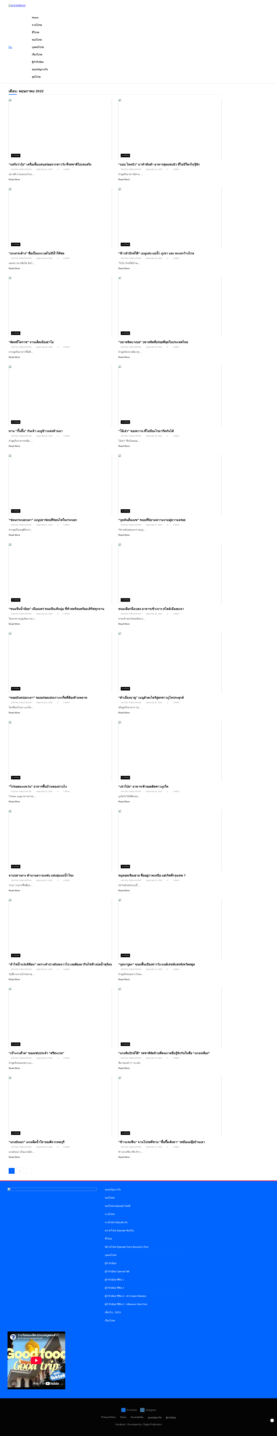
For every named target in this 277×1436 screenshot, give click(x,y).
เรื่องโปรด (37, 54)
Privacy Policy (108, 1417)
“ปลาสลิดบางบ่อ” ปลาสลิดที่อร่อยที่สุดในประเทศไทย (153, 342)
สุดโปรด (36, 76)
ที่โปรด (35, 32)
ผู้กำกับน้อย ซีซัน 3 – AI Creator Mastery (125, 1296)
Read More (14, 179)
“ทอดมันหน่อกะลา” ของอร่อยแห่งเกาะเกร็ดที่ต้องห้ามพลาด (48, 697)
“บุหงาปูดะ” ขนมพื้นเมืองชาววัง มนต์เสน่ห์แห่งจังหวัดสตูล (156, 964)
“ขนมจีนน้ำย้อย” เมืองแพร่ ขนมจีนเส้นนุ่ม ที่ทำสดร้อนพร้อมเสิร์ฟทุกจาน (56, 609)
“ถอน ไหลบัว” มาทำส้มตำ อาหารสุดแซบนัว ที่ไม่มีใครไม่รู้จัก (159, 164)
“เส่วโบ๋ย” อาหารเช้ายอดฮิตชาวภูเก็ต (143, 786)
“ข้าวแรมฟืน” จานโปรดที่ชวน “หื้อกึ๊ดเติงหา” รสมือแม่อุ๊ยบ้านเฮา (161, 1142)
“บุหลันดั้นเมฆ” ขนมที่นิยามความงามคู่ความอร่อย (151, 520)
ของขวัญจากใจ (40, 69)
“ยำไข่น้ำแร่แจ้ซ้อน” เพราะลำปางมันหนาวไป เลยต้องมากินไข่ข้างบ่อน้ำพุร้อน (60, 964)
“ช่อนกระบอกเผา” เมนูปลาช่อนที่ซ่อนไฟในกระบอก (43, 520)
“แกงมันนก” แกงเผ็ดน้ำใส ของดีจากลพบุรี (36, 1142)
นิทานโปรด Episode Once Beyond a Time (126, 1246)
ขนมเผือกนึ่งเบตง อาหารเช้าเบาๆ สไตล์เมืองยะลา (151, 609)
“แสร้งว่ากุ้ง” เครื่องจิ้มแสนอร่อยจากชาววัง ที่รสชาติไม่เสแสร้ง (50, 164)
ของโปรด (37, 39)
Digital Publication (21, 169)
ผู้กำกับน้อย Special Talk (117, 1271)
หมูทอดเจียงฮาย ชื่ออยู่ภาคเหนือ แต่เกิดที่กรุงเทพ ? (152, 875)
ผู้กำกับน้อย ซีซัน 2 (114, 1287)
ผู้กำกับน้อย (38, 62)
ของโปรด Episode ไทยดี (117, 1206)
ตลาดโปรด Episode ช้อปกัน (119, 1230)
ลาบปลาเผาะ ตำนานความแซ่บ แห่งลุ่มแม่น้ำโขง (41, 875)
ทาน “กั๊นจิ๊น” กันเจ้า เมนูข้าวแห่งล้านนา (36, 431)
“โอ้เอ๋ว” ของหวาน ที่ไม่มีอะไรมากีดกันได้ (146, 431)
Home (35, 17)
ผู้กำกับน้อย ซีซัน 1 (114, 1279)
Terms (123, 1417)
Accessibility (137, 1417)
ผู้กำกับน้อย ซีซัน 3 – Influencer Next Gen (126, 1304)
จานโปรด (37, 25)
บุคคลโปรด (38, 47)
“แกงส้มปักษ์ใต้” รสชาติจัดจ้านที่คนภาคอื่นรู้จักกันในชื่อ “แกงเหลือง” (164, 1053)
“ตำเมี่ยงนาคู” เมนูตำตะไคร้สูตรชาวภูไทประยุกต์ (151, 697)
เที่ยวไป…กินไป (113, 1312)
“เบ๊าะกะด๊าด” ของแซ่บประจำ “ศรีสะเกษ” (36, 1053)
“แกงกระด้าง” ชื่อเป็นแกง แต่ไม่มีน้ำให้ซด (36, 253)
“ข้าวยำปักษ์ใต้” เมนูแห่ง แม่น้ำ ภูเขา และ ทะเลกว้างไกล (156, 253)
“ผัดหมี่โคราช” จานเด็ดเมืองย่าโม (31, 342)
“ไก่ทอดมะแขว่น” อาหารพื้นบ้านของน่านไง (38, 786)
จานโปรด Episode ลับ (116, 1222)
